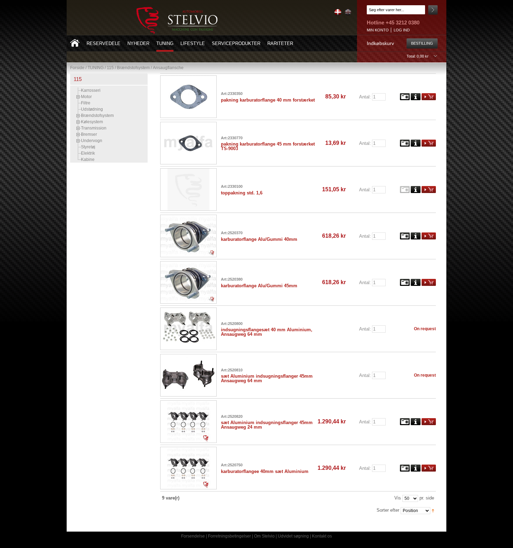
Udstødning (92, 109)
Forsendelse (193, 536)
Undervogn (91, 140)
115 (110, 67)
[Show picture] (405, 96)
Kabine (88, 159)
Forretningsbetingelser (229, 536)
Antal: (365, 96)
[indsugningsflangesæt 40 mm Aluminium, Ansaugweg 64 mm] (190, 310)
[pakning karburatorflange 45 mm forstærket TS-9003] (190, 124)
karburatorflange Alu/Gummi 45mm (259, 285)
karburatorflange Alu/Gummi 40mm (259, 239)
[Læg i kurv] (429, 96)
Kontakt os (322, 536)
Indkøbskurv (380, 43)
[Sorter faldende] (433, 510)
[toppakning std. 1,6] (190, 171)
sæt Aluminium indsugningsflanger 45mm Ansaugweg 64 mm (267, 378)
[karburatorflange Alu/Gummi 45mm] (190, 263)
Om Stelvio (264, 536)
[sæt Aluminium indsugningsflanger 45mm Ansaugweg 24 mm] (190, 403)
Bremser (89, 134)
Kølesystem (92, 121)
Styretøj (88, 147)
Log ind (402, 30)
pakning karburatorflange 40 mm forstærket (268, 100)
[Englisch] (346, 14)
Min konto (378, 30)
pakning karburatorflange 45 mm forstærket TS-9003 (268, 146)
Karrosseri (91, 90)
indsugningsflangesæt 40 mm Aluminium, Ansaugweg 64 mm (266, 332)
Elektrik (88, 153)
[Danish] (337, 14)
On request (425, 328)
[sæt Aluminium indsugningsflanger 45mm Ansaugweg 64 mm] (190, 356)
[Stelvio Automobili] (176, 20)
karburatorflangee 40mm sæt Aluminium (264, 471)
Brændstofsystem (133, 67)
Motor (86, 96)
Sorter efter (388, 510)
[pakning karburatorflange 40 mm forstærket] (190, 78)
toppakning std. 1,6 (241, 192)
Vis (397, 498)
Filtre (85, 103)
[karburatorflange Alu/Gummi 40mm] (190, 217)
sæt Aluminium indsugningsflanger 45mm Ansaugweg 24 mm (267, 425)
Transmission (93, 128)
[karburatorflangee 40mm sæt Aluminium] (190, 449)
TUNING (96, 67)
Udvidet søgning (293, 536)
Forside (77, 67)
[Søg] (433, 10)
